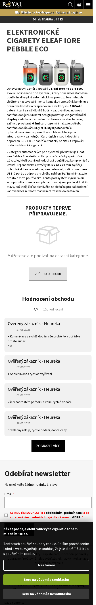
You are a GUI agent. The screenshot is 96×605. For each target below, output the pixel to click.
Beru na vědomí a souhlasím (46, 579)
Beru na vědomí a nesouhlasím (46, 594)
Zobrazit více (48, 445)
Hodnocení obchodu (48, 299)
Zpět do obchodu (48, 274)
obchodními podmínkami (64, 513)
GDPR (76, 517)
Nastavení (46, 565)
